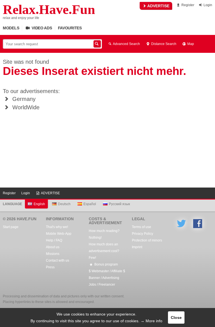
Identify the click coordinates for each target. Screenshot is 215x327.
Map (190, 44)
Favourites (70, 28)
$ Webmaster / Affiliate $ (107, 271)
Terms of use (141, 227)
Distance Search (163, 44)
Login (207, 5)
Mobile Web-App (58, 234)
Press (50, 267)
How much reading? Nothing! (104, 234)
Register (187, 5)
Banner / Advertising (104, 278)
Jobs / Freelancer (102, 284)
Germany (23, 99)
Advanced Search (126, 44)
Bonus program (106, 264)
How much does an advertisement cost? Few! (104, 251)
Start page (10, 227)
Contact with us (57, 260)
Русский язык (119, 204)
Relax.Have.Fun (49, 9)
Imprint (137, 247)
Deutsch (64, 204)
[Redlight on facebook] (197, 223)
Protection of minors (147, 240)
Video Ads (41, 28)
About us (52, 247)
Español (89, 204)
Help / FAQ (54, 240)
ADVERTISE (157, 6)
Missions (52, 254)
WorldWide (25, 107)
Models (11, 28)
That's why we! (57, 227)
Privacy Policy (142, 234)
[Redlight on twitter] (181, 223)
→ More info (151, 321)
